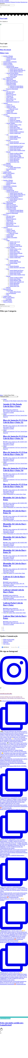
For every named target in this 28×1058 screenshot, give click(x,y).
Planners (8, 60)
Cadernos (5, 103)
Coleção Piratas (13, 76)
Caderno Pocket (10, 110)
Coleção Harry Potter (14, 127)
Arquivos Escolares (8, 64)
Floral (7, 144)
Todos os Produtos (7, 177)
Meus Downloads (5, 50)
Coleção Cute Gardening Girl (16, 157)
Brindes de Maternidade (12, 89)
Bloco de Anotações (11, 94)
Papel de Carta (9, 100)
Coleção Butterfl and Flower (16, 146)
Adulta (8, 116)
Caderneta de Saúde (11, 84)
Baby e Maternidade (8, 79)
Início (1, 395)
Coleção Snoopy (13, 130)
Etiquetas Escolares (11, 77)
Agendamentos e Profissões (10, 61)
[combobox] (7, 5)
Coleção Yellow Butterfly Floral (17, 150)
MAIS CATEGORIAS (8, 173)
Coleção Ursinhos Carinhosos (16, 131)
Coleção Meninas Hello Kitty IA (17, 70)
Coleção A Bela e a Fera (15, 124)
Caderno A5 (9, 104)
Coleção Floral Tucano (15, 149)
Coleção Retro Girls (14, 162)
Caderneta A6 (9, 96)
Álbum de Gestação (11, 80)
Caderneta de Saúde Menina (16, 86)
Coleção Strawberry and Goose (17, 143)
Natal (7, 170)
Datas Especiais (7, 164)
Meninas (8, 151)
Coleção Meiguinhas (14, 159)
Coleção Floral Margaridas (15, 147)
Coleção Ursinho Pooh (15, 133)
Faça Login (3, 18)
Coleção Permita (13, 139)
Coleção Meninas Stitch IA (16, 71)
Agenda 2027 (9, 57)
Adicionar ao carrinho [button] (8, 412)
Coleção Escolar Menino (12, 73)
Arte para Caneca (10, 91)
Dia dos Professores (11, 169)
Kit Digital (8, 174)
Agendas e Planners (8, 56)
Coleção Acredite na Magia (16, 153)
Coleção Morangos (14, 160)
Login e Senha (9, 97)
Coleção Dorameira (14, 141)
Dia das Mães (9, 166)
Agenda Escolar (10, 66)
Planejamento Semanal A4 (12, 101)
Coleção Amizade (13, 136)
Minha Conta (4, 53)
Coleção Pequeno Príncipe (15, 129)
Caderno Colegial (10, 106)
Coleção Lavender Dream (15, 121)
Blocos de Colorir (13, 109)
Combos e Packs (7, 172)
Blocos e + (5, 90)
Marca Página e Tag (11, 99)
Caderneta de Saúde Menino (16, 87)
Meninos (8, 163)
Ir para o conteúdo (4, 0)
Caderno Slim (9, 111)
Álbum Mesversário (11, 83)
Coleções (5, 114)
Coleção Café (12, 119)
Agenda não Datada (11, 59)
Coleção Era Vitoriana (14, 120)
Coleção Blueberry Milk (15, 156)
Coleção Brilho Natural (15, 137)
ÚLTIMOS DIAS (7, 176)
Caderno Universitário (11, 113)
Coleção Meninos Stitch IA (16, 74)
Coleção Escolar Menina (12, 67)
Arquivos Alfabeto (7, 63)
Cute (7, 134)
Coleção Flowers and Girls (15, 69)
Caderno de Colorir (11, 107)
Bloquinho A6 (9, 93)
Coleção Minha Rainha (15, 167)
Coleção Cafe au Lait (14, 117)
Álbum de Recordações (12, 81)
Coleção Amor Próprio (14, 154)
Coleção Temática (10, 123)
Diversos (8, 140)
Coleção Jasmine (13, 126)
